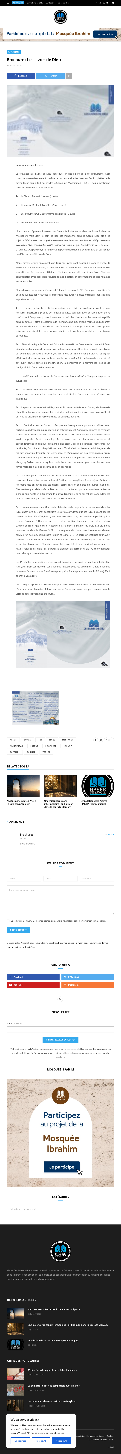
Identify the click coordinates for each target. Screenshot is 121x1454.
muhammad (16, 746)
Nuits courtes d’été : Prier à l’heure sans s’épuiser (21, 802)
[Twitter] (4, 182)
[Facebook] (4, 174)
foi (40, 740)
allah (13, 740)
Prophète (50, 746)
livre (52, 740)
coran (27, 740)
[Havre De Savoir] (60, 17)
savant (67, 746)
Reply (111, 834)
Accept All (61, 1440)
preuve (34, 746)
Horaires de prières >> (96, 1436)
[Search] (113, 2)
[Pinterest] (4, 190)
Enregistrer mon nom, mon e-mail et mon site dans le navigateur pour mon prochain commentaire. (58, 920)
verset (46, 752)
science (31, 752)
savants (15, 752)
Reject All (41, 1440)
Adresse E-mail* (15, 1023)
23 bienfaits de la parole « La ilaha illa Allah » (52, 1370)
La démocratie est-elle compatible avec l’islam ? (54, 1385)
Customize (20, 1440)
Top (111, 1447)
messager (67, 740)
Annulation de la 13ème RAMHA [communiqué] (94, 802)
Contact (110, 1436)
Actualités (14, 52)
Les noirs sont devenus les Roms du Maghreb (52, 1401)
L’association (79, 1436)
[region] (41, 1431)
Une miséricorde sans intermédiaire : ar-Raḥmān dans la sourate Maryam (58, 803)
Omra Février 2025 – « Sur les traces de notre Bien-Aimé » (50, 3)
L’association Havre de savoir (101, 1439)
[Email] (4, 199)
